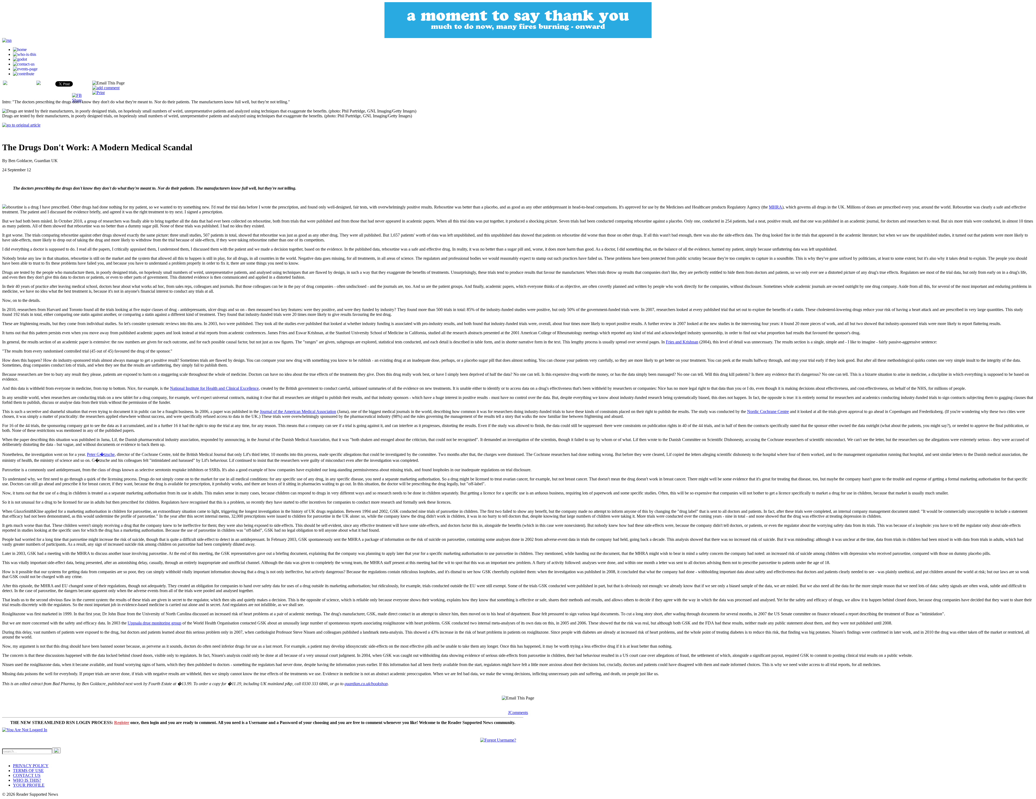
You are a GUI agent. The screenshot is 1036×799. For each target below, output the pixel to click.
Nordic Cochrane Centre (768, 411)
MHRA (775, 207)
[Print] (98, 92)
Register (121, 722)
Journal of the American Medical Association (298, 411)
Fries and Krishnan (682, 342)
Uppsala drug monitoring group (154, 623)
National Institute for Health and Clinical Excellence (214, 388)
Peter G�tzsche (101, 454)
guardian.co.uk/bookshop (366, 683)
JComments (518, 712)
